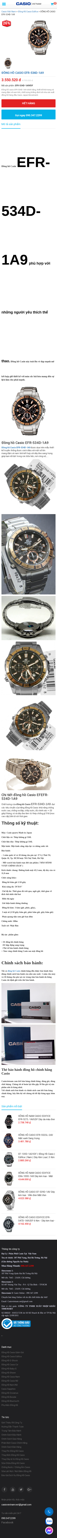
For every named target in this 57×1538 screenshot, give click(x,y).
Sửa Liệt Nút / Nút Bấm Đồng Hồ (16, 1471)
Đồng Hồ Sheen (8, 1373)
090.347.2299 (8, 1518)
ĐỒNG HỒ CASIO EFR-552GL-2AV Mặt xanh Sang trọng (35, 1137)
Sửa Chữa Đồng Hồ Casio (13, 1463)
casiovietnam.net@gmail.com (16, 1504)
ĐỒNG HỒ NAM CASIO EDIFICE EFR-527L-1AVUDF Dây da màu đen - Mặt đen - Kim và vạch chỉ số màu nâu (36, 1118)
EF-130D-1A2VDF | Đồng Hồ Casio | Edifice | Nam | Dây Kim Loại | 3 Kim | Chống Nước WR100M (36, 1156)
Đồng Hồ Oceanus (9, 1393)
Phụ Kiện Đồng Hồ (9, 1405)
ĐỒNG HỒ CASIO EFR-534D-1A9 (22, 73)
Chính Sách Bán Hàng (11, 1447)
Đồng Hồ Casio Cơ (9, 1364)
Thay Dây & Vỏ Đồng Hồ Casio (15, 1459)
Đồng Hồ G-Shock (9, 1360)
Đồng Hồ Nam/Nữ (9, 1385)
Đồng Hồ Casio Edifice (11, 1356)
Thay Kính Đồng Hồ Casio (13, 1455)
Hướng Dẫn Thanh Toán (12, 1427)
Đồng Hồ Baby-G (9, 1368)
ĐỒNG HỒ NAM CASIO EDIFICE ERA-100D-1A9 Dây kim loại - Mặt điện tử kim (35, 1175)
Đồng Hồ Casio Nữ (9, 1381)
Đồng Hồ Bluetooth (10, 1401)
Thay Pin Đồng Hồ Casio (12, 1451)
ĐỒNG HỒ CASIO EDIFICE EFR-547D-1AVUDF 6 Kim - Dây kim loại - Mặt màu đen (36, 1219)
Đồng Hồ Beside (8, 1397)
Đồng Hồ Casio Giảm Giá (12, 1352)
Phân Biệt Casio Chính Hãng (14, 1443)
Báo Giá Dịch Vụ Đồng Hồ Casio (15, 1475)
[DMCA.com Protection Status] (2, 1335)
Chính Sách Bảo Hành (11, 1435)
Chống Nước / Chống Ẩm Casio (15, 1467)
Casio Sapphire (8, 1389)
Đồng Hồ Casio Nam (10, 1377)
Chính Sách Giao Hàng (11, 1439)
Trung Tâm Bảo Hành (11, 1431)
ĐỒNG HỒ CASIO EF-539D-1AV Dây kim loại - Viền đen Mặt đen (36, 1193)
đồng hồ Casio (14, 971)
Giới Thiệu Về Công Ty (11, 1422)
